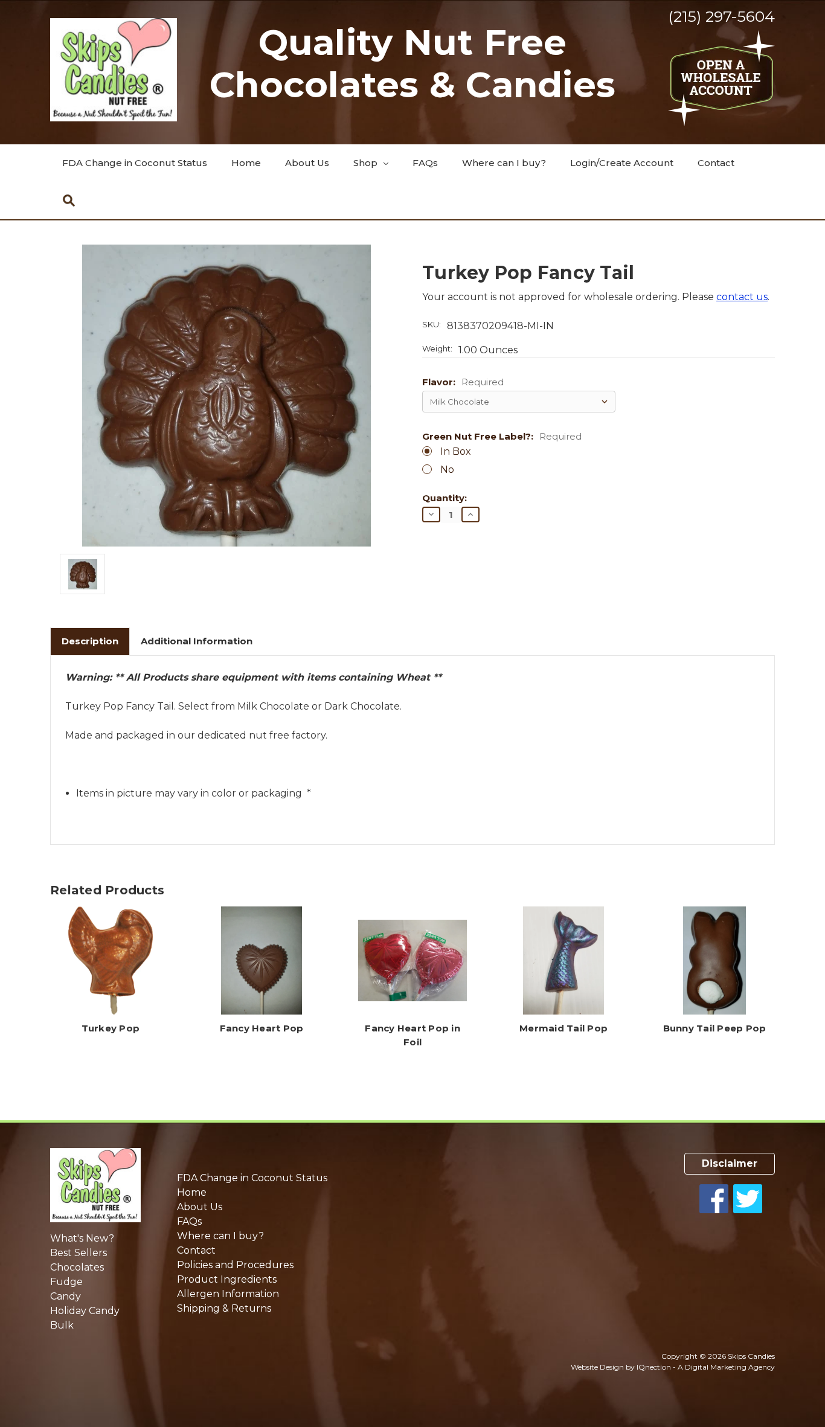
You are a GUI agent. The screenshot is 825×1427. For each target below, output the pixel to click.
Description (90, 641)
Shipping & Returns (224, 1308)
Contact (716, 162)
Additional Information (196, 641)
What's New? (82, 1238)
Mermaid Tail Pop (563, 1028)
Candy (65, 1296)
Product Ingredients (227, 1279)
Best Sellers (78, 1253)
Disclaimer (729, 1163)
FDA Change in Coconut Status (134, 162)
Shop (366, 162)
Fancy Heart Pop (262, 1028)
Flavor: (463, 382)
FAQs (425, 162)
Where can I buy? (504, 162)
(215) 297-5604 (721, 16)
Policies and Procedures (235, 1265)
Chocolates (77, 1267)
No (447, 469)
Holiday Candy (85, 1310)
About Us (307, 162)
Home (246, 162)
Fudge (66, 1282)
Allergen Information (228, 1294)
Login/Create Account (621, 162)
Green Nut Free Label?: (502, 437)
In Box (455, 451)
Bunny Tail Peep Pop (714, 1028)
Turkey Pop (111, 1028)
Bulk (62, 1325)
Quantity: (444, 498)
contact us (742, 297)
